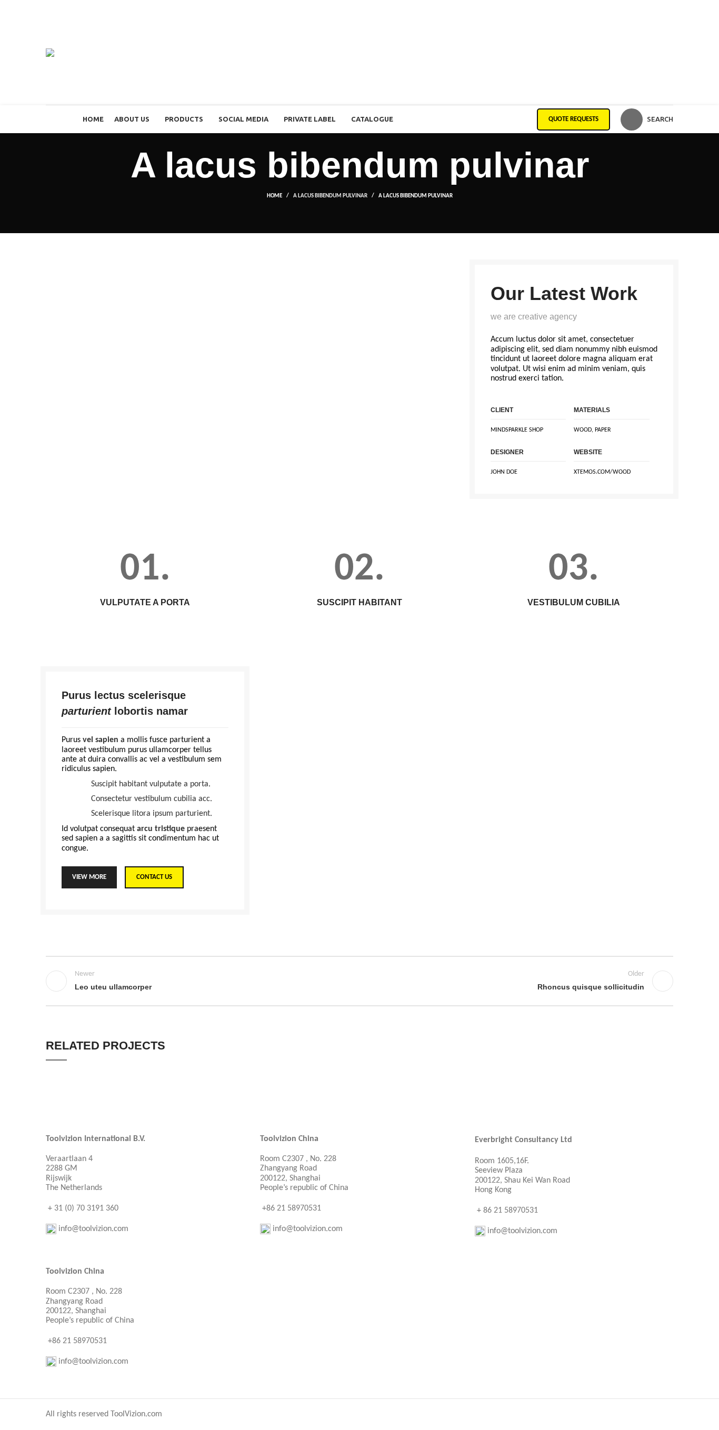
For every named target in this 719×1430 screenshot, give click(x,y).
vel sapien (100, 740)
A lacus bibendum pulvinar (330, 196)
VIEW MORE (89, 877)
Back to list (359, 981)
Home (274, 196)
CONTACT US (154, 877)
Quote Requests (573, 119)
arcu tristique (161, 829)
